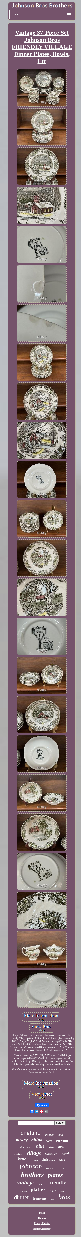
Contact (42, 1218)
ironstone (40, 1198)
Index (42, 1212)
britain (24, 1159)
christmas (48, 1159)
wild (62, 1191)
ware (49, 1140)
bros (64, 1196)
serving (62, 1140)
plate (53, 1190)
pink (61, 1168)
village (33, 1153)
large (60, 1134)
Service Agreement (42, 1228)
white (62, 1159)
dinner (21, 1197)
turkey (22, 1139)
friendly (57, 1182)
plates (55, 1174)
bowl (52, 1199)
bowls (65, 1154)
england (30, 1132)
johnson (31, 1166)
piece (41, 1184)
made (50, 1168)
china (36, 1139)
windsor (18, 1154)
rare (36, 1160)
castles (51, 1153)
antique (49, 1134)
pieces (51, 1147)
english (23, 1191)
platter (38, 1189)
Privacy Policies (42, 1223)
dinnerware (26, 1147)
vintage (25, 1183)
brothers (32, 1174)
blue (40, 1146)
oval (61, 1147)
